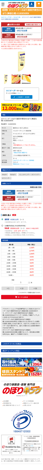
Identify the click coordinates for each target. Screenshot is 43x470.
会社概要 (6, 401)
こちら (19, 93)
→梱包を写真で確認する (20, 152)
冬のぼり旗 (17, 17)
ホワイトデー (6, 178)
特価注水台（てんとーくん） (21, 164)
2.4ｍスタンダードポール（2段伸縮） (24, 160)
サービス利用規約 (28, 401)
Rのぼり (4, 174)
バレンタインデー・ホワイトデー (29, 174)
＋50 (35, 288)
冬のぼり (13, 174)
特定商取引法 (7, 403)
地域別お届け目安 (32, 24)
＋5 (7, 288)
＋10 (21, 288)
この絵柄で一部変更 (21, 97)
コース (14, 219)
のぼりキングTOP (6, 17)
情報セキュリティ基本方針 (31, 403)
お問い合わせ (27, 405)
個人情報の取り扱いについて (11, 405)
